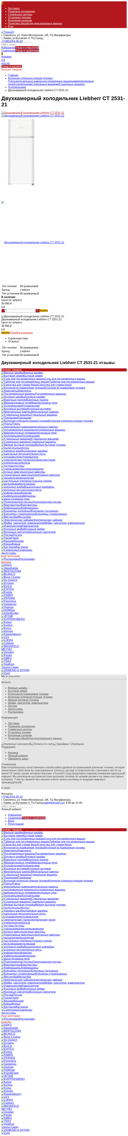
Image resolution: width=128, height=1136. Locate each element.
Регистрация (16, 824)
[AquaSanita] (9, 568)
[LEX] (5, 637)
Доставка (14, 8)
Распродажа (15, 712)
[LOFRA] (7, 640)
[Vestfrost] (7, 664)
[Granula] (7, 607)
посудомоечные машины (58, 81)
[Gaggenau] (8, 604)
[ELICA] (6, 586)
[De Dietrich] (9, 580)
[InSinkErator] (10, 613)
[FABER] (7, 595)
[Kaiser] (6, 622)
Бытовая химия (17, 691)
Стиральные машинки (45, 84)
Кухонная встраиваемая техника (28, 694)
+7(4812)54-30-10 (12, 41)
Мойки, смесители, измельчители (28, 703)
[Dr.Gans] (7, 583)
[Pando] (6, 655)
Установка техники (19, 17)
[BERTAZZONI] (11, 571)
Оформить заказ (18, 758)
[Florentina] (8, 601)
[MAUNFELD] (10, 646)
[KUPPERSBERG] (13, 619)
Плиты (12, 81)
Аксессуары (15, 709)
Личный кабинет (18, 755)
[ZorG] (5, 673)
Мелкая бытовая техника (23, 700)
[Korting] (6, 625)
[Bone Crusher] (10, 577)
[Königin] (7, 631)
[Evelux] (6, 592)
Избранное (20, 47)
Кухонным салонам (20, 20)
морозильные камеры (29, 81)
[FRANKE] (8, 598)
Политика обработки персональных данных (35, 23)
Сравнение (20, 50)
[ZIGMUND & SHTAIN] (15, 670)
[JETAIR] (7, 616)
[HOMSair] (8, 610)
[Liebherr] (7, 643)
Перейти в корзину (21, 332)
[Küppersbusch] (11, 634)
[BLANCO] (8, 574)
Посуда (12, 706)
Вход (11, 821)
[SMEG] (6, 658)
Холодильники (23, 84)
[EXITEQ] (7, 589)
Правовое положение (21, 11)
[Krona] (6, 628)
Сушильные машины (72, 84)
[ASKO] (6, 565)
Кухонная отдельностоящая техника (30, 78)
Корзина (13, 752)
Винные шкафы (18, 688)
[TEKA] (6, 661)
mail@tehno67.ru (53, 802)
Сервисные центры (20, 14)
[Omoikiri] (7, 652)
